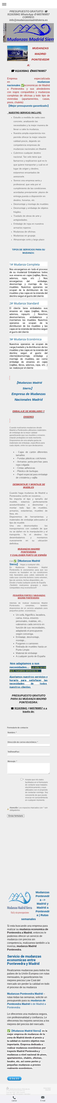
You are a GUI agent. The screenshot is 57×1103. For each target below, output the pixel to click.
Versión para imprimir (15, 1089)
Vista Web (48, 1089)
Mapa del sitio (26, 1089)
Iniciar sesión (47, 1088)
